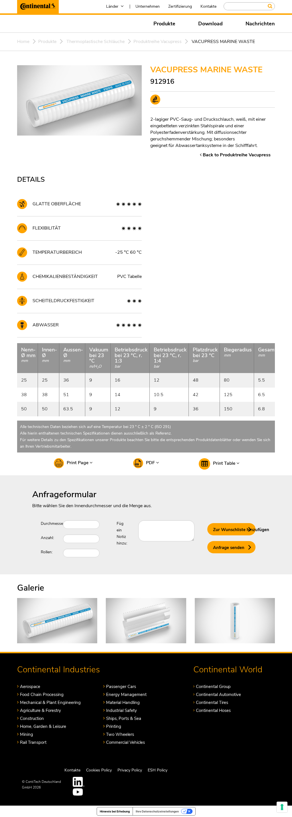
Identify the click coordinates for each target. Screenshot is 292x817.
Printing (113, 726)
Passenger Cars (121, 686)
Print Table (224, 463)
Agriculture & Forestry (40, 710)
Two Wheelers (120, 734)
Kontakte (208, 6)
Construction (32, 718)
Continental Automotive (218, 694)
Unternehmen (147, 6)
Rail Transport (33, 742)
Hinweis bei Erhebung (115, 811)
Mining (26, 734)
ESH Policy (157, 770)
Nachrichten (260, 23)
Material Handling (123, 702)
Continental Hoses (213, 710)
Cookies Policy (99, 770)
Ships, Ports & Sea (123, 718)
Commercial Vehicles (125, 742)
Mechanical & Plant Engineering (50, 702)
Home (23, 41)
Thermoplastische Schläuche (95, 41)
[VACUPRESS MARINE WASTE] (57, 620)
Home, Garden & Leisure (43, 726)
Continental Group (213, 686)
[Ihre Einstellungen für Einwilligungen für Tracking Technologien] (282, 807)
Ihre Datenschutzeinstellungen (157, 811)
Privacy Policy (129, 770)
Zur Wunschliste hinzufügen (234, 530)
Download (210, 23)
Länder (112, 6)
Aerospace (30, 686)
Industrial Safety (121, 710)
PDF (151, 463)
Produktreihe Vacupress (157, 41)
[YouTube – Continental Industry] (78, 792)
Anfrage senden (228, 547)
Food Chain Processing (42, 694)
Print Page (78, 463)
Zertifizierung (180, 6)
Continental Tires (212, 702)
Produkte (164, 23)
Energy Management (126, 694)
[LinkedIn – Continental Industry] (78, 782)
